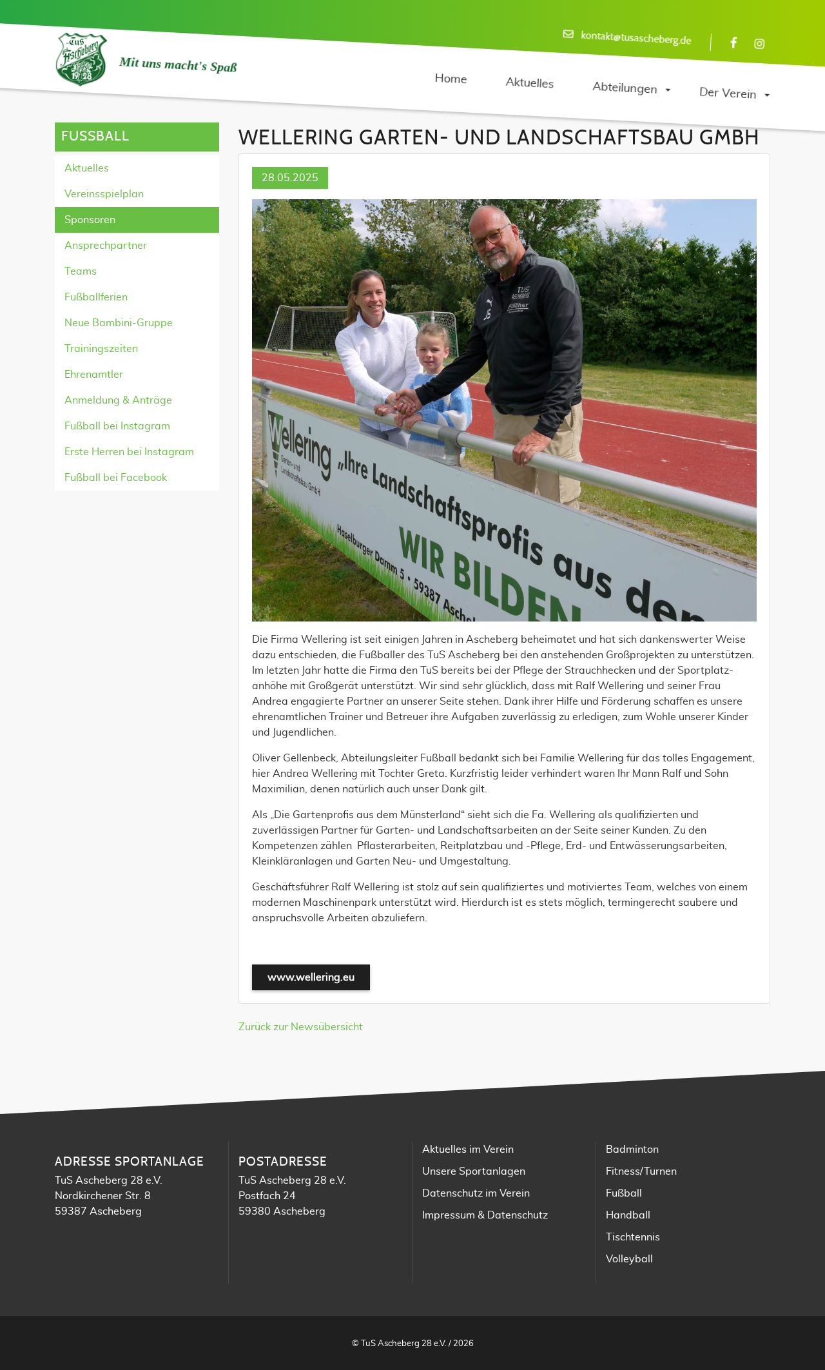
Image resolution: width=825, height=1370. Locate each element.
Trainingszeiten (101, 349)
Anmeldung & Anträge (118, 400)
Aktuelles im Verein (468, 1149)
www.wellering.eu (310, 977)
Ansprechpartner (105, 245)
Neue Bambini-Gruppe (118, 323)
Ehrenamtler (93, 374)
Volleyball (629, 1259)
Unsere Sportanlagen (473, 1171)
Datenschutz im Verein (476, 1193)
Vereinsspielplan (104, 194)
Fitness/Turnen (641, 1171)
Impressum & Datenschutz (485, 1215)
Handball (628, 1215)
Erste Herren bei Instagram (129, 452)
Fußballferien (96, 297)
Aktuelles (86, 168)
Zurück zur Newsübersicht (300, 1027)
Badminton (632, 1149)
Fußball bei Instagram (117, 426)
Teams (80, 271)
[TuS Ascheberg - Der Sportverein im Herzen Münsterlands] (80, 60)
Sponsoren (89, 220)
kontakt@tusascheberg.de (636, 38)
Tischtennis (633, 1237)
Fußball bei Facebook (115, 478)
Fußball (624, 1193)
